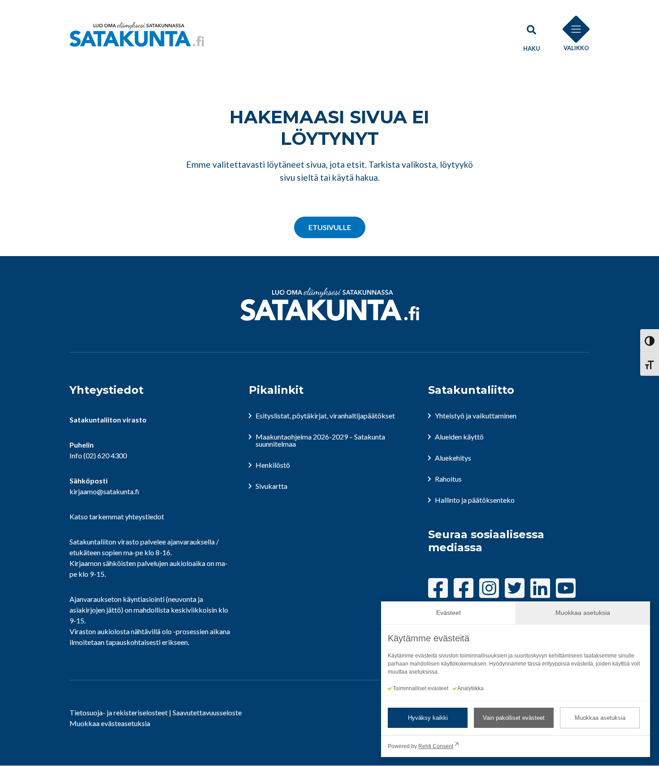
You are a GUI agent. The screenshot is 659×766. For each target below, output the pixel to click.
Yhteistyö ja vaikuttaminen (475, 415)
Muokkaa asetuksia (600, 717)
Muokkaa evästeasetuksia (109, 723)
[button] (531, 34)
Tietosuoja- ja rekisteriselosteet (118, 712)
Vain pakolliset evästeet (514, 717)
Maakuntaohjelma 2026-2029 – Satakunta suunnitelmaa (320, 440)
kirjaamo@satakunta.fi (104, 491)
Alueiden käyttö (459, 436)
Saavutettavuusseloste (207, 712)
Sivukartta (271, 486)
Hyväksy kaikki (428, 717)
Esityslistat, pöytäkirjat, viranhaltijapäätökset (325, 415)
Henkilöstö (273, 465)
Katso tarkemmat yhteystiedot (116, 516)
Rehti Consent (435, 746)
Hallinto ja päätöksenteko (475, 500)
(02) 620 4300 (105, 455)
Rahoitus (448, 478)
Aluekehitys (453, 457)
